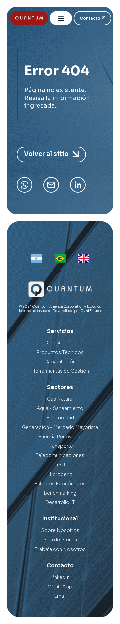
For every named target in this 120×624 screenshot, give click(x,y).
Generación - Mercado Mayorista (60, 427)
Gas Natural (60, 399)
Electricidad (60, 418)
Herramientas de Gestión (60, 371)
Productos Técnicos (60, 352)
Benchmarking (60, 493)
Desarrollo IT (60, 502)
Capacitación (60, 362)
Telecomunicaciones (60, 455)
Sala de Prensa (60, 540)
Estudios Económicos (60, 484)
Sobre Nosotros (60, 530)
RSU (60, 465)
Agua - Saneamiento (60, 408)
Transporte (60, 446)
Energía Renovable (60, 437)
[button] (60, 18)
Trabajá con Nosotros (60, 549)
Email (60, 596)
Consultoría (60, 343)
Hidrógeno (60, 474)
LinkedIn (60, 577)
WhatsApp (60, 587)
